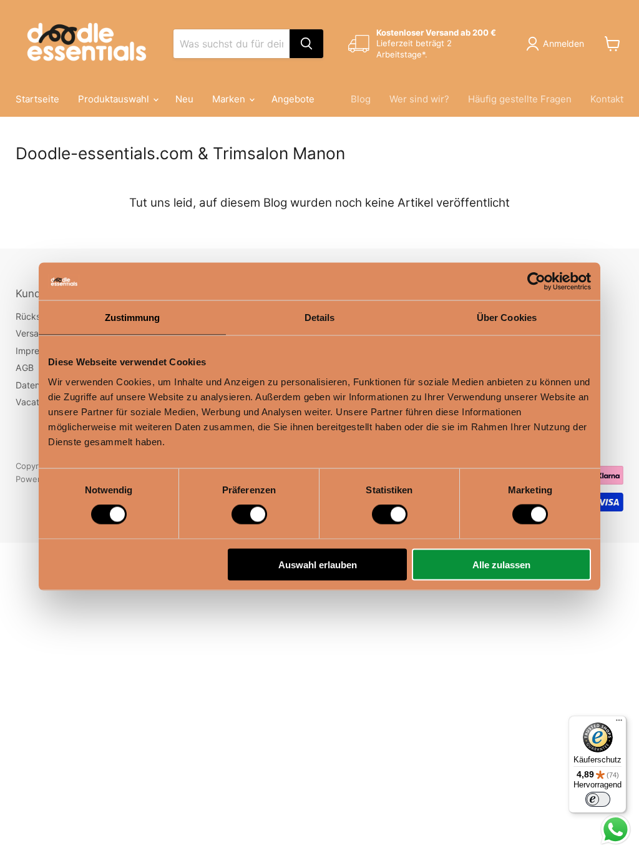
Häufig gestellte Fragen (520, 99)
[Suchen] (306, 43)
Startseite (37, 99)
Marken (230, 99)
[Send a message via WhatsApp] (615, 829)
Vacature (34, 402)
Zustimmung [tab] (132, 317)
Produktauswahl (115, 99)
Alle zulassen (501, 564)
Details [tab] (320, 317)
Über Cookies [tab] (507, 317)
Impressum (38, 350)
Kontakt (606, 99)
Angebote (293, 99)
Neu (184, 99)
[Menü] (619, 723)
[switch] (249, 515)
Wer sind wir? (419, 99)
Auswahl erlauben (317, 564)
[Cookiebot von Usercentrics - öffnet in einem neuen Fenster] (536, 281)
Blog (361, 99)
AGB (25, 367)
